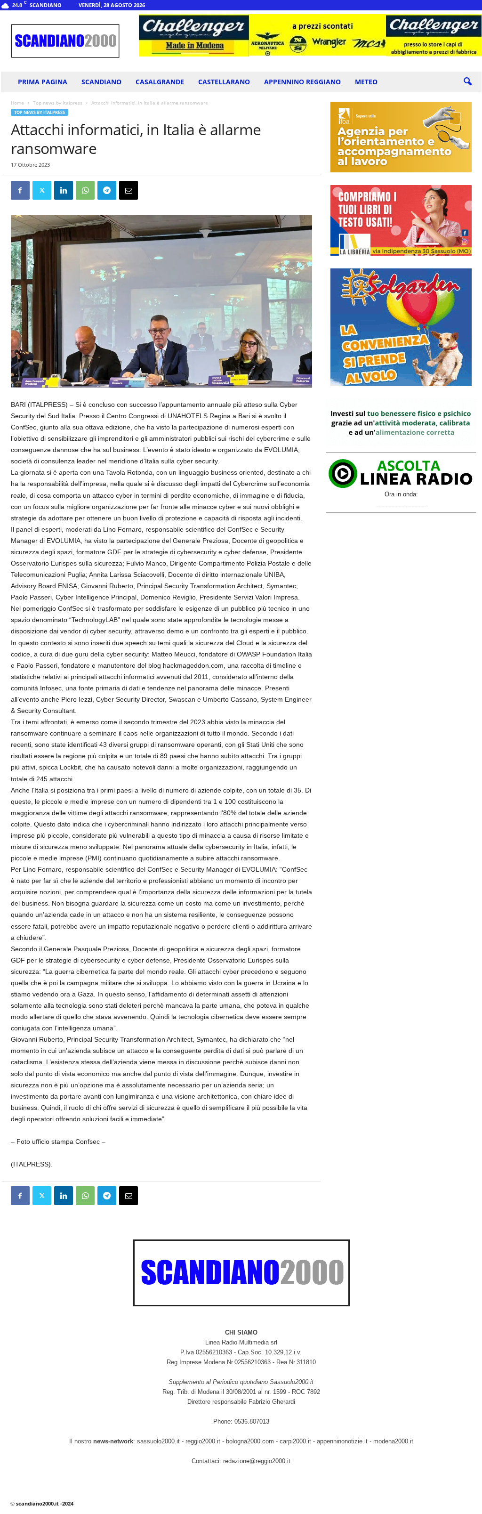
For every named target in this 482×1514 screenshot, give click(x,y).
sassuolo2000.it (158, 1441)
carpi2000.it (295, 1441)
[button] (467, 82)
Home (17, 102)
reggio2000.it (203, 1441)
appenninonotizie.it (342, 1441)
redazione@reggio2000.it (256, 1461)
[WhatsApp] (85, 190)
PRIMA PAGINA (42, 81)
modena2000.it (393, 1441)
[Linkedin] (63, 190)
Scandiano (101, 81)
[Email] (128, 190)
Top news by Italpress (57, 102)
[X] (41, 190)
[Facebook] (20, 190)
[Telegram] (106, 190)
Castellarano (224, 81)
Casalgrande (160, 81)
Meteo (366, 81)
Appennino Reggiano (302, 81)
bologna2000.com (250, 1441)
